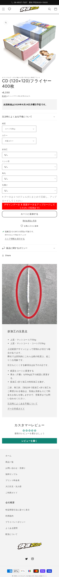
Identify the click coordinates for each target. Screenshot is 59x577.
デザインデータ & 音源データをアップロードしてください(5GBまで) (29, 206)
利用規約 (9, 516)
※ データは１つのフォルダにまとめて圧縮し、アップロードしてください (29, 198)
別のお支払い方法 (29, 221)
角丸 (4, 173)
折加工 (5, 149)
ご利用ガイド (11, 492)
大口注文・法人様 (13, 486)
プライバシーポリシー (15, 522)
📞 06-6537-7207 (19, 2)
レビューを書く (29, 440)
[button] (3, 9)
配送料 (4, 96)
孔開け (5, 185)
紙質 (4, 123)
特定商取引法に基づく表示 (17, 510)
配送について (11, 534)
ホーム (8, 456)
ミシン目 (5, 161)
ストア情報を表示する (15, 239)
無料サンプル (11, 474)
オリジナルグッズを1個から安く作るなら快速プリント (32, 576)
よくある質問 (11, 528)
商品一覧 (9, 462)
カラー (5, 135)
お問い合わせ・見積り (15, 468)
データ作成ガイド (16, 408)
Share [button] (8, 255)
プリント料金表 (12, 480)
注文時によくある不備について (22, 403)
